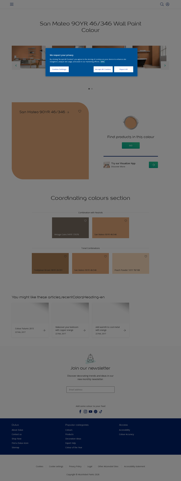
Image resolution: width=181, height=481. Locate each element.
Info (102, 62)
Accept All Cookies (103, 69)
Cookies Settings (59, 69)
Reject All (124, 69)
